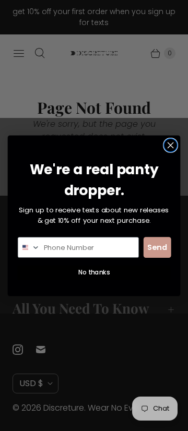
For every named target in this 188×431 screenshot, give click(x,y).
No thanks (94, 272)
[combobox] (29, 247)
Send (157, 247)
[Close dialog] (171, 145)
